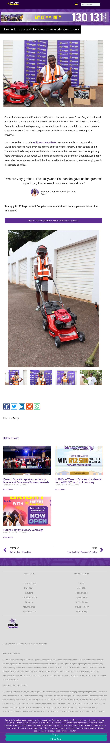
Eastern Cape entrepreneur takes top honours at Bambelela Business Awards (26, 481)
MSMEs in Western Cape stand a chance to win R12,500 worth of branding (78, 481)
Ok (56, 735)
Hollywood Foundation (45, 142)
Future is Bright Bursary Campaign (23, 529)
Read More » (8, 490)
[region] (55, 17)
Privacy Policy (56, 739)
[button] (76, 3)
